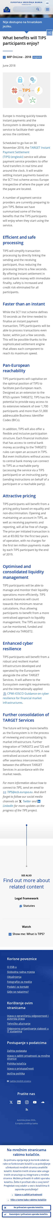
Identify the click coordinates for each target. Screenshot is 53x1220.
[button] (47, 3)
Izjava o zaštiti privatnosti (28, 1195)
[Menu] (47, 9)
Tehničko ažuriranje (18, 1024)
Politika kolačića (16, 1064)
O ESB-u (12, 967)
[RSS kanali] (26, 1109)
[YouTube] (34, 1102)
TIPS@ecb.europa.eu (20, 792)
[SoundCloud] (42, 1102)
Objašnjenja (14, 977)
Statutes (29, 906)
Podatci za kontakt (18, 987)
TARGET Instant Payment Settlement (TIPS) (26, 153)
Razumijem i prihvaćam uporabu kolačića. (28, 1214)
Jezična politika (16, 1073)
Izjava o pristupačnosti (20, 1069)
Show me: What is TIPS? (29, 934)
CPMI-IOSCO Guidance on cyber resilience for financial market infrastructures (26, 698)
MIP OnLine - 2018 (19, 57)
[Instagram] (26, 1102)
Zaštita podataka (17, 1051)
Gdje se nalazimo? (18, 992)
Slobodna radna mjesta (21, 972)
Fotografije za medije (19, 982)
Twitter (27, 801)
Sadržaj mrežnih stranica (20, 1081)
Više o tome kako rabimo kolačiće (28, 1200)
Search (37, 9)
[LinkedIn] (19, 1102)
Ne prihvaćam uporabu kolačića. (29, 1208)
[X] (11, 1102)
